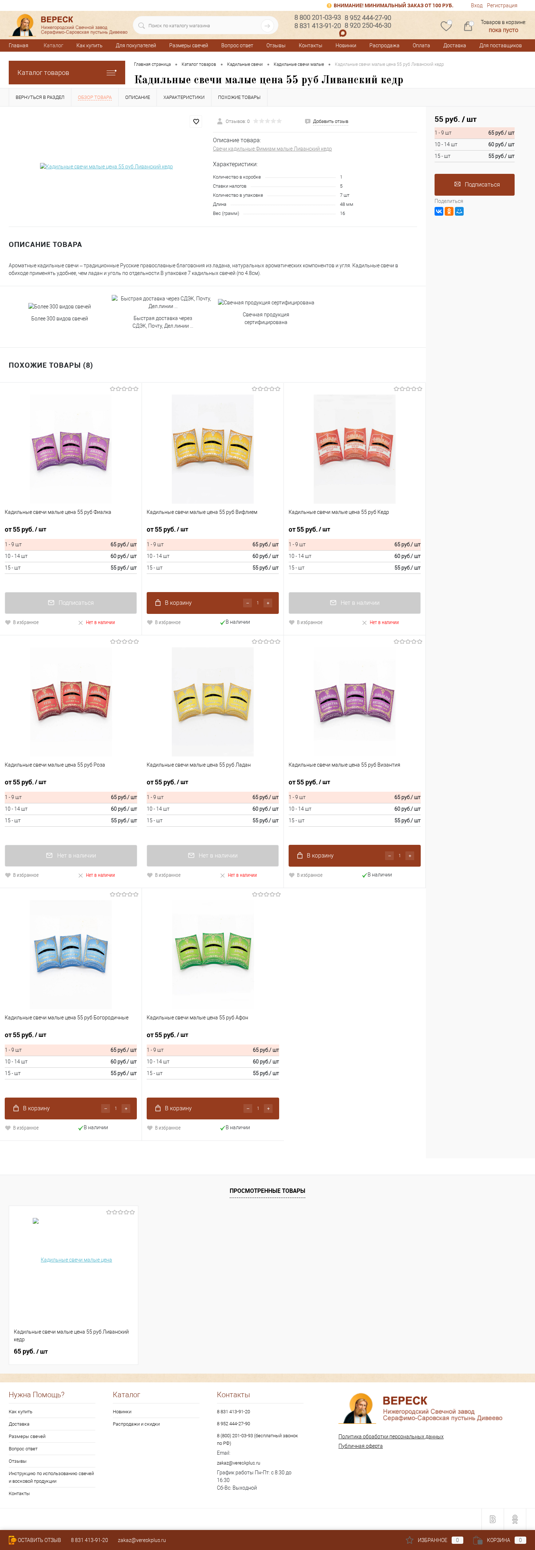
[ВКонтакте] (439, 211)
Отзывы (276, 45)
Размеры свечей (188, 45)
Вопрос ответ (237, 45)
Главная (18, 45)
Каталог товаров (43, 72)
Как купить (89, 45)
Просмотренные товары (267, 1191)
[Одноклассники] (449, 211)
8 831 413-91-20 (233, 1411)
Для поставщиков (500, 45)
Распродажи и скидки (136, 1424)
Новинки (346, 45)
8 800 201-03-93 (317, 17)
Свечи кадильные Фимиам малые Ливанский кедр (272, 149)
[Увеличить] (106, 167)
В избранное (26, 622)
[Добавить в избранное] (196, 121)
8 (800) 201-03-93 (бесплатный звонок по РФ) (257, 1439)
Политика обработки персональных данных (391, 1436)
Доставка (454, 45)
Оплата (421, 45)
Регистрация (502, 5)
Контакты (310, 45)
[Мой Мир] (459, 211)
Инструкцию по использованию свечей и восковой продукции (51, 1477)
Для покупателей (136, 45)
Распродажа (384, 45)
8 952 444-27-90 (233, 1423)
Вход (477, 5)
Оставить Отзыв (39, 1540)
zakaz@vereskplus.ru (238, 1463)
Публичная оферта (360, 1446)
